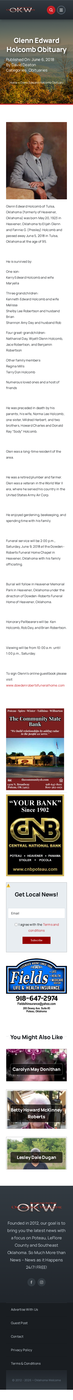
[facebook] (31, 1282)
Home (13, 82)
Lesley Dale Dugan (36, 1157)
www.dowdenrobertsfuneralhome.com (35, 685)
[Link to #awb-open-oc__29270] (51, 10)
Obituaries (38, 70)
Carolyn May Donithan (36, 1069)
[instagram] (42, 1282)
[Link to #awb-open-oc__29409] (61, 10)
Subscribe (36, 940)
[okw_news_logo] (20, 8)
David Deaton (24, 64)
